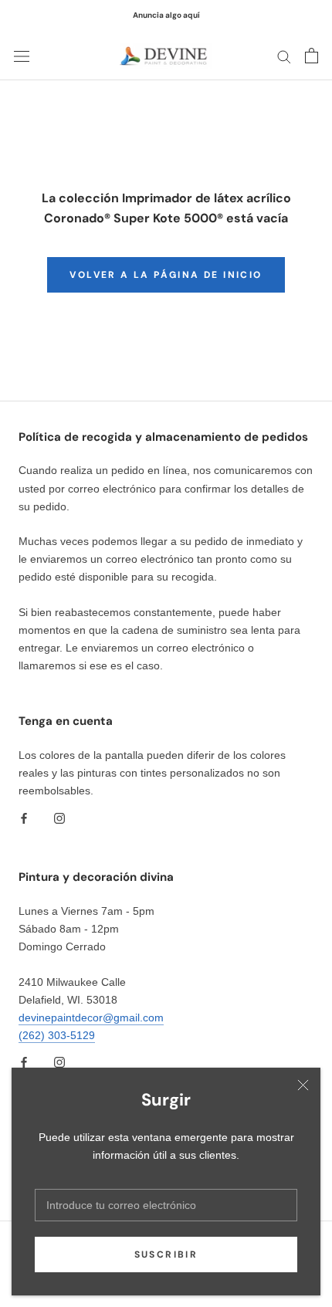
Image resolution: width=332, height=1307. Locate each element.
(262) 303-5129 (57, 1035)
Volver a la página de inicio (165, 275)
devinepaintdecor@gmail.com (91, 1017)
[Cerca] (303, 1085)
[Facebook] (24, 817)
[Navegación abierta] (21, 56)
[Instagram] (59, 817)
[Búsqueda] (284, 56)
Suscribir (166, 1254)
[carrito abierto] (311, 55)
